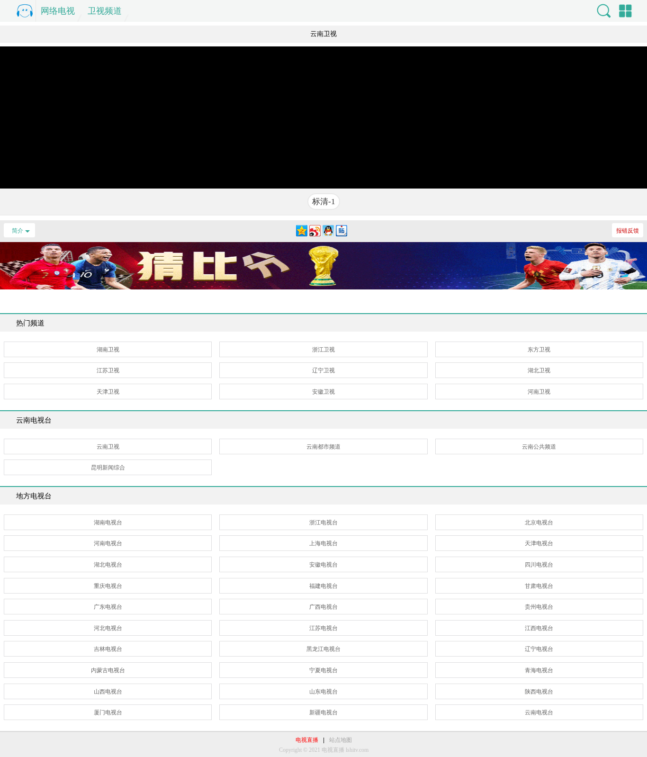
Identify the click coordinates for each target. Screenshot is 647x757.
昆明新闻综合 (108, 467)
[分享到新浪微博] (315, 230)
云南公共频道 (539, 446)
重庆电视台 (108, 586)
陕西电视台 (539, 691)
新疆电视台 (323, 712)
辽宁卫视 (323, 370)
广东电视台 (108, 607)
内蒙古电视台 (108, 670)
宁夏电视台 (323, 670)
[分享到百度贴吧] (342, 230)
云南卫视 (108, 446)
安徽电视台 (323, 564)
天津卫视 (108, 391)
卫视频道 (105, 11)
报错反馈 (627, 230)
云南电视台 (539, 712)
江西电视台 (539, 628)
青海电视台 (539, 670)
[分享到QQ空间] (302, 230)
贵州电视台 (539, 607)
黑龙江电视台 (323, 649)
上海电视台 (323, 543)
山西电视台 (108, 691)
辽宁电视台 (539, 649)
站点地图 (340, 740)
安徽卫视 (323, 391)
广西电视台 (323, 607)
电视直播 (307, 740)
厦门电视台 (108, 712)
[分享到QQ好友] (328, 230)
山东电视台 (323, 691)
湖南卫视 (108, 349)
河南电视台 (108, 543)
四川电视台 (539, 564)
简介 (17, 230)
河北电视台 (108, 628)
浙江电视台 (323, 522)
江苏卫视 (108, 370)
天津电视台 (539, 543)
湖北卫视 (539, 370)
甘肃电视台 (539, 586)
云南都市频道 (323, 446)
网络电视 (58, 11)
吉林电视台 (108, 649)
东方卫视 (539, 349)
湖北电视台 (108, 564)
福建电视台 (323, 586)
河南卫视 (539, 391)
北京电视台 (539, 522)
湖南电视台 (108, 522)
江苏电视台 (323, 628)
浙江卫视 (323, 349)
